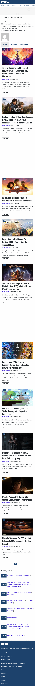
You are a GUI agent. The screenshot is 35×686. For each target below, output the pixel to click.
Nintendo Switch (12, 584)
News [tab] (13, 44)
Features (27, 6)
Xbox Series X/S (15, 586)
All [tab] (4, 44)
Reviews (4, 683)
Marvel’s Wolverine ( (13, 617)
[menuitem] (3, 5)
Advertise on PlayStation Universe (12, 666)
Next (19, 563)
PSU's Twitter (6, 659)
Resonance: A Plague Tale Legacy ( (17, 575)
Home (2, 6)
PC (31, 584)
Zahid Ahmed (6, 79)
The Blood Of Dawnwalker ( (15, 600)
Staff (3, 676)
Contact (4, 670)
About (4, 673)
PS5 (8, 6)
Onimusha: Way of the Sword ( (16, 608)
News (20, 6)
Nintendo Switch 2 (23, 584)
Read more (5, 92)
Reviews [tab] (24, 44)
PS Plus (14, 6)
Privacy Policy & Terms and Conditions (13, 663)
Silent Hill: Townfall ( (13, 635)
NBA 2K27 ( (10, 592)
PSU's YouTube (7, 656)
